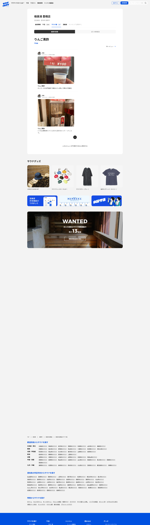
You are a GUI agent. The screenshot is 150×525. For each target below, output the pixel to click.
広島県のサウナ (72, 460)
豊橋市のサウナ (42, 477)
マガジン (33, 3)
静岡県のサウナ (52, 454)
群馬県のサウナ (62, 449)
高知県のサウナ (43, 462)
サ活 (27, 3)
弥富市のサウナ (103, 485)
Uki (43, 53)
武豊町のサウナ (31, 490)
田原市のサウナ (71, 485)
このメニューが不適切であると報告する (75, 146)
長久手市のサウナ (43, 487)
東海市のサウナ (80, 482)
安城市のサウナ (70, 479)
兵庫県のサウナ (72, 457)
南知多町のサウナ (102, 487)
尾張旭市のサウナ (32, 485)
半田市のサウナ (81, 477)
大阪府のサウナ (62, 457)
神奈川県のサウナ (102, 449)
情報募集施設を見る (75, 239)
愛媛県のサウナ (111, 460)
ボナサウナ (73, 502)
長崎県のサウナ (62, 465)
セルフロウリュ (37, 502)
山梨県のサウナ (82, 451)
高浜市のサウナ (42, 485)
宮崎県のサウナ (91, 465)
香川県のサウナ (101, 460)
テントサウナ (41, 504)
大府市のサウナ (90, 482)
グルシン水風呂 (57, 502)
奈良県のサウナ (82, 457)
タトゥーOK (102, 502)
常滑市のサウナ (31, 482)
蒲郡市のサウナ (90, 479)
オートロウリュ (47, 502)
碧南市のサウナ (41, 479)
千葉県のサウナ (82, 449)
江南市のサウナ (41, 482)
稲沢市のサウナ (60, 482)
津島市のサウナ (31, 479)
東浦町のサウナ (92, 487)
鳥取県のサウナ (43, 460)
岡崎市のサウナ (52, 477)
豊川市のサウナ (102, 477)
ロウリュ (29, 502)
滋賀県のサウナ (43, 457)
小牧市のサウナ (51, 482)
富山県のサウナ (52, 451)
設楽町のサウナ (60, 490)
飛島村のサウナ (82, 487)
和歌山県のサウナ (92, 457)
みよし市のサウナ (32, 487)
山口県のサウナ (82, 460)
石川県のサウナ (62, 451)
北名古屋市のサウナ (92, 485)
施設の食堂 (54, 32)
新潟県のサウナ (43, 451)
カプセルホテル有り (112, 502)
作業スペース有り (32, 504)
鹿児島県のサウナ (102, 465)
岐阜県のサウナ (43, 454)
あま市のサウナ (53, 487)
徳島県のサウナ (91, 460)
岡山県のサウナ (62, 460)
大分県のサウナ (82, 465)
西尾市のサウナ (80, 479)
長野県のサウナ (91, 451)
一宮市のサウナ (62, 477)
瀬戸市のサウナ (71, 477)
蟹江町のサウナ (73, 487)
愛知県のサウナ (62, 454)
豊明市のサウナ (52, 485)
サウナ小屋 (50, 504)
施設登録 (40, 3)
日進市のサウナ (62, 485)
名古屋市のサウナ (32, 477)
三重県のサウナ (72, 454)
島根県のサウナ (52, 460)
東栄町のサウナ (41, 490)
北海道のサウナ (43, 446)
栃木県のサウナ (52, 449)
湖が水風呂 (57, 504)
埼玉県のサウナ (72, 449)
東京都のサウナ (91, 449)
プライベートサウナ (66, 504)
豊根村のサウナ (51, 490)
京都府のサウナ (52, 457)
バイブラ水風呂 (93, 502)
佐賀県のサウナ (52, 465)
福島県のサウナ (101, 446)
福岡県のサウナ (43, 465)
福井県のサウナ (72, 451)
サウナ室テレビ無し (82, 502)
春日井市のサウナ (92, 477)
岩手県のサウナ (62, 446)
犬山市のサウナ (99, 479)
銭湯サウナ (65, 502)
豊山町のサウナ (63, 487)
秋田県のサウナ (82, 446)
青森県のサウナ (52, 446)
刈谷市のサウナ (51, 479)
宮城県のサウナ (72, 446)
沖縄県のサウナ (112, 465)
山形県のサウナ (91, 446)
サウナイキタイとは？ (17, 3)
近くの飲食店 (95, 32)
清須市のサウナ (81, 485)
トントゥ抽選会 (48, 3)
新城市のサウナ (70, 482)
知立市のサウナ (99, 482)
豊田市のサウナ (60, 479)
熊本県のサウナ (72, 465)
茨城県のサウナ (43, 449)
